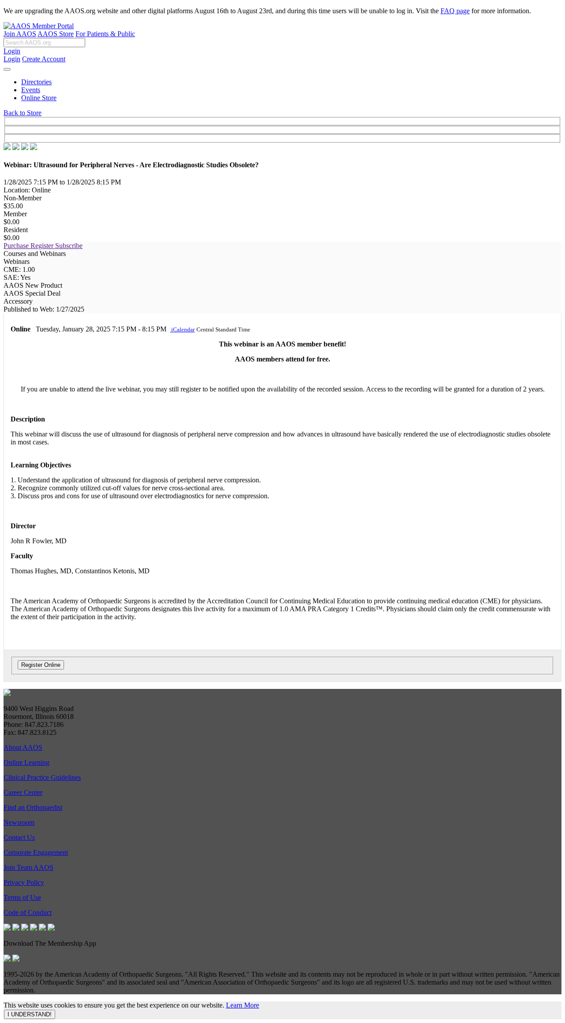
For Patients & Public (105, 34)
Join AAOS (20, 34)
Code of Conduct (28, 912)
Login (12, 51)
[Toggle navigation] (7, 69)
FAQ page (455, 11)
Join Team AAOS (28, 867)
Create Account (43, 59)
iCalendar (182, 329)
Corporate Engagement (36, 852)
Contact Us (19, 837)
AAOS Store (56, 34)
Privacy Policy (24, 882)
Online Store (38, 98)
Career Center (23, 792)
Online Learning (26, 762)
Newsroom (19, 822)
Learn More (242, 1005)
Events (30, 90)
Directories (36, 82)
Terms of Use (22, 897)
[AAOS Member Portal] (39, 26)
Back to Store (22, 113)
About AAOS (23, 747)
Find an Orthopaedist (33, 807)
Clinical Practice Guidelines (42, 777)
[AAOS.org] (7, 693)
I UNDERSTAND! (30, 1014)
